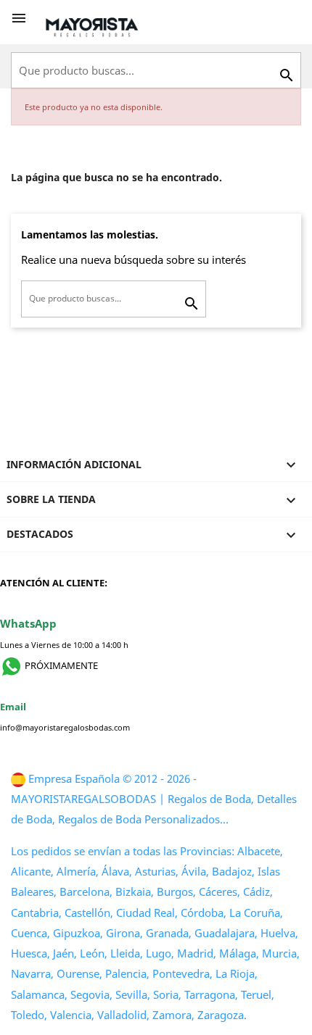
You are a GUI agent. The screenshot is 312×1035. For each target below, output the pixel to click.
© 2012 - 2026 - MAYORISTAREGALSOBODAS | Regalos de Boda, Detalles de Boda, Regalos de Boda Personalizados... (154, 799)
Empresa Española (74, 778)
